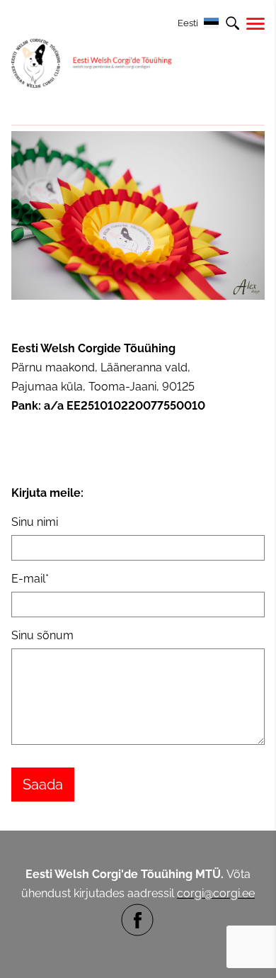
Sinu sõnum (42, 635)
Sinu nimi (34, 522)
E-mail (28, 578)
